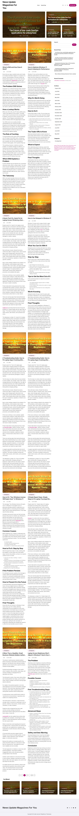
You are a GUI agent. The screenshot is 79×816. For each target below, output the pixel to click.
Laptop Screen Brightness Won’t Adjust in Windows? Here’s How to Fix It (39, 655)
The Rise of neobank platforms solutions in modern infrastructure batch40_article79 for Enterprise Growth (63, 59)
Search (56, 42)
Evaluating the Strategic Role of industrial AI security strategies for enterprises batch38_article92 (64, 69)
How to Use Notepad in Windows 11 (39, 218)
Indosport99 (73, 147)
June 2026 (57, 94)
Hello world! (68, 80)
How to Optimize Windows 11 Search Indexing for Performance (38, 68)
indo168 (55, 149)
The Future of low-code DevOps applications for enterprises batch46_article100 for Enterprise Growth (24, 33)
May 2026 (57, 97)
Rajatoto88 (18, 520)
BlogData (43, 814)
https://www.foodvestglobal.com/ (67, 146)
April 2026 (57, 100)
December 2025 (58, 112)
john (20, 35)
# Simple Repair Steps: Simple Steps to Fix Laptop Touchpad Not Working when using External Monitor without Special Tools (39, 500)
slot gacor (61, 147)
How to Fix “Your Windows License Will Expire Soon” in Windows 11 (14, 498)
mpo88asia (72, 149)
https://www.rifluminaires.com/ (69, 145)
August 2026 (58, 88)
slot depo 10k (57, 146)
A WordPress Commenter (59, 80)
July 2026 (57, 91)
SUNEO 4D (5, 307)
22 (31, 775)
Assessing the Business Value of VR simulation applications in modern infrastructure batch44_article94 (64, 64)
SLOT (41, 229)
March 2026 (57, 103)
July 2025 (57, 127)
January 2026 (58, 109)
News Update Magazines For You (10, 5)
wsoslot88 (68, 149)
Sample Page (43, 5)
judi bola (68, 147)
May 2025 (57, 133)
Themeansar (48, 814)
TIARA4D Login (31, 673)
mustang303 (5, 716)
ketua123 (63, 149)
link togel (61, 145)
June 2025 (57, 130)
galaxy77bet (56, 145)
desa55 (42, 83)
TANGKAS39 (14, 80)
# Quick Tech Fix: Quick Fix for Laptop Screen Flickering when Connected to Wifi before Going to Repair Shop (14, 221)
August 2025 (58, 124)
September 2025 (58, 121)
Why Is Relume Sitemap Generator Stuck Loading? (65, 73)
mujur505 (60, 149)
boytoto (64, 147)
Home (38, 5)
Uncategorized (23, 27)
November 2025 (58, 115)
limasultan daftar (8, 427)
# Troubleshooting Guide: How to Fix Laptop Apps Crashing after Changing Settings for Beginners (13, 360)
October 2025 (58, 118)
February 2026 (58, 106)
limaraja (29, 518)
